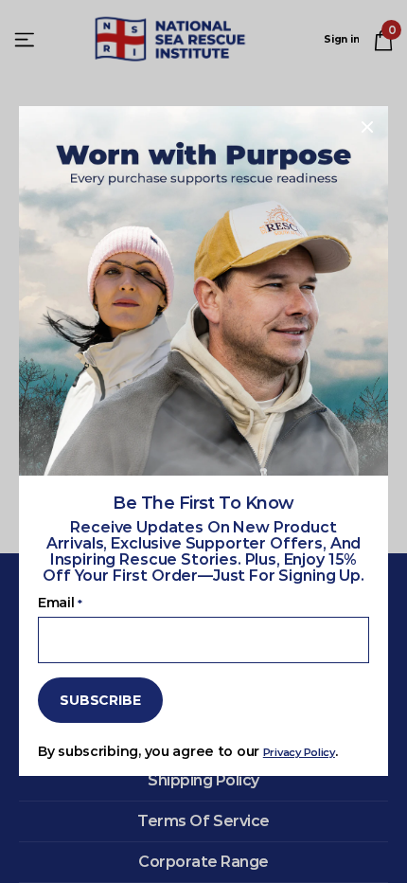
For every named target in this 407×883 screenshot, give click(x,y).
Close (367, 127)
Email (59, 602)
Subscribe (100, 700)
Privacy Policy (299, 753)
